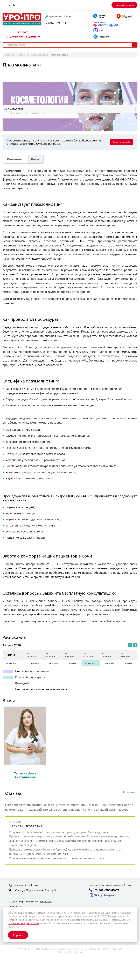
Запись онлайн (124, 5)
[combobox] (77, 16)
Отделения (22, 54)
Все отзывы (129, 792)
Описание (14, 159)
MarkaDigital (46, 901)
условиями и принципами (23, 923)
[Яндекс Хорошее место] (124, 16)
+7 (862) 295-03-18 (57, 23)
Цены (35, 159)
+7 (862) (106, 890)
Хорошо (18, 935)
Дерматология (39, 54)
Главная (10, 54)
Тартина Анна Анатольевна (25, 775)
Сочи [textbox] (67, 16)
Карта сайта (15, 906)
